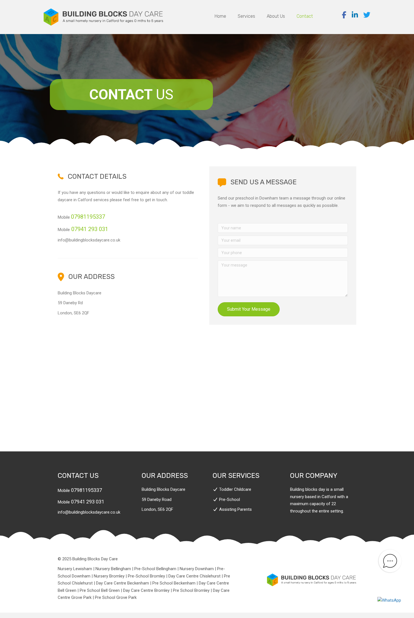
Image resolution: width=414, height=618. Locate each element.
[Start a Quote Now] (390, 561)
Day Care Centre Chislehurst (194, 576)
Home (220, 16)
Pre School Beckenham (173, 583)
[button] (249, 309)
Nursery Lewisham (75, 568)
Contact (305, 16)
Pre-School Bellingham (155, 568)
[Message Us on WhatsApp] (390, 600)
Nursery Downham (197, 568)
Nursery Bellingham (113, 568)
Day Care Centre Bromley (146, 590)
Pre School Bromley (191, 590)
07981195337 (86, 490)
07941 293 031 (89, 229)
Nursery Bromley (109, 576)
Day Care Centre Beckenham (122, 583)
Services (246, 16)
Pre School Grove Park (116, 597)
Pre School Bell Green (100, 590)
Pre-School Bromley (146, 576)
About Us (276, 16)
